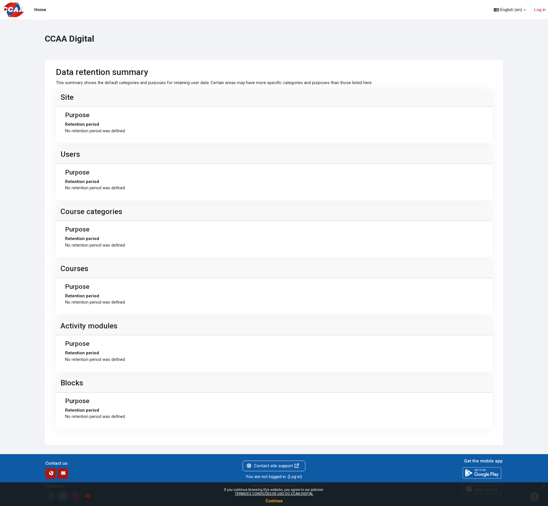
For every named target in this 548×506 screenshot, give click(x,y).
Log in (540, 9)
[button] (509, 10)
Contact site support (273, 465)
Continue (274, 501)
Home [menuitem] (40, 9)
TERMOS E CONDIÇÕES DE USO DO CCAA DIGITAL (274, 494)
